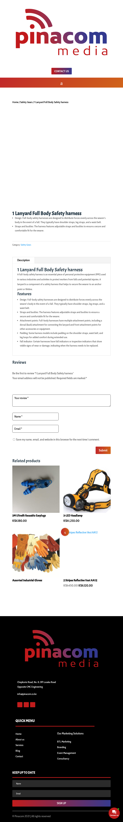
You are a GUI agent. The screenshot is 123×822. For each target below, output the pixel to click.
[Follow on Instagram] (32, 704)
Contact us (61, 71)
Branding (61, 747)
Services (19, 745)
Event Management (66, 753)
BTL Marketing (64, 741)
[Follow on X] (26, 704)
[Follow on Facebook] (19, 704)
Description (23, 260)
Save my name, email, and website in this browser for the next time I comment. (57, 439)
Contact (19, 756)
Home (15, 102)
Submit (103, 450)
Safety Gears (26, 102)
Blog (18, 750)
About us (20, 739)
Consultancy (63, 758)
